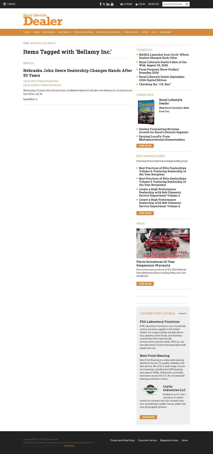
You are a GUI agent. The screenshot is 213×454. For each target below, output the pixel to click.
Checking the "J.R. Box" (155, 84)
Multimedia (64, 32)
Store (145, 32)
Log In (141, 4)
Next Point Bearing (154, 356)
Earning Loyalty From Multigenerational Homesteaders (162, 138)
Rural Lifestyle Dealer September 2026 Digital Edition (162, 78)
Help (153, 32)
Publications (131, 32)
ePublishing (69, 446)
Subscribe (165, 32)
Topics (11, 4)
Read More (29, 99)
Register (153, 4)
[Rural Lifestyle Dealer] (146, 112)
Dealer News (52, 81)
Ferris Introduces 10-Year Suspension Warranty (155, 263)
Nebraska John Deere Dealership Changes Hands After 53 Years (77, 73)
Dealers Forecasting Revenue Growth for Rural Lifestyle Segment (163, 130)
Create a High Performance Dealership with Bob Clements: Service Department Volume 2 (160, 203)
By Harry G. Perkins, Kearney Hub (46, 85)
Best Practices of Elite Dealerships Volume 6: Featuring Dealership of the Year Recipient (162, 171)
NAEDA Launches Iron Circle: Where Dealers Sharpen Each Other (164, 56)
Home (26, 43)
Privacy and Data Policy (122, 440)
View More (145, 145)
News (37, 32)
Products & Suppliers (109, 32)
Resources (49, 32)
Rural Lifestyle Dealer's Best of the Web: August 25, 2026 (163, 63)
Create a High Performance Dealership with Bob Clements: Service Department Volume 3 (160, 192)
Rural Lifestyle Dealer (170, 101)
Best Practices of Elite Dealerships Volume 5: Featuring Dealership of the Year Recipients (162, 182)
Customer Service (147, 440)
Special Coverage (83, 32)
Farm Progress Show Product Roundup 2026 (159, 71)
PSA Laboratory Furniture (160, 322)
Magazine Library (169, 440)
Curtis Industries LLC (174, 388)
